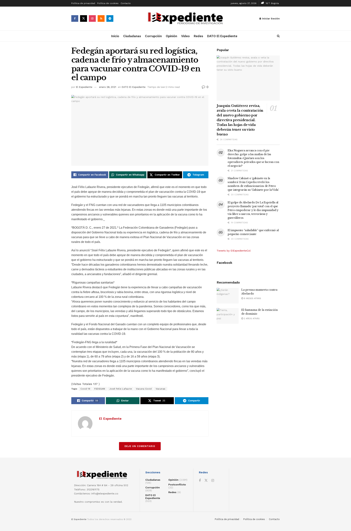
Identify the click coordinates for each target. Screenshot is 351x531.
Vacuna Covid (144, 388)
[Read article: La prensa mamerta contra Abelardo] (228, 296)
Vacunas (160, 388)
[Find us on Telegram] (109, 18)
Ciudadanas (132, 36)
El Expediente (84, 87)
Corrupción (153, 36)
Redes (198, 36)
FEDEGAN (99, 388)
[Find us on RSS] (101, 18)
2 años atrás (251, 318)
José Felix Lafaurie (120, 388)
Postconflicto (177, 484)
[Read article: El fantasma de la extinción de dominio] (228, 316)
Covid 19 (85, 388)
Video (185, 36)
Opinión (171, 36)
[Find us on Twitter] (83, 18)
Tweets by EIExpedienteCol (234, 250)
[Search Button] (278, 36)
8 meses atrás (252, 298)
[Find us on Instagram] (92, 18)
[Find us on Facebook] (74, 18)
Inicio (115, 36)
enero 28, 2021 (107, 87)
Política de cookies (107, 3)
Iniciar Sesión (270, 18)
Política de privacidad (83, 3)
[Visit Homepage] (186, 18)
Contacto (126, 3)
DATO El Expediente (222, 36)
